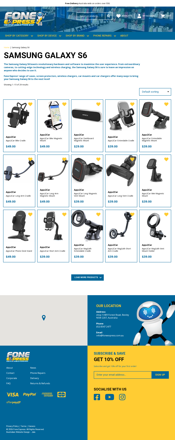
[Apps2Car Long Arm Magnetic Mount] (53, 170)
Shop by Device (47, 36)
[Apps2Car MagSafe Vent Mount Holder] (155, 226)
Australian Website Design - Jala (20, 432)
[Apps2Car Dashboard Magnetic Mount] (87, 115)
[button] (43, 317)
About (124, 36)
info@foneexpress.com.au (110, 335)
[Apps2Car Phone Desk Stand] (19, 226)
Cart (168, 15)
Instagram (122, 397)
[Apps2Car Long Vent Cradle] (121, 170)
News (33, 367)
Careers (31, 426)
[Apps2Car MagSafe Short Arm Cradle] (121, 226)
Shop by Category (17, 36)
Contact (10, 372)
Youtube (109, 397)
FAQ (8, 383)
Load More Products (87, 277)
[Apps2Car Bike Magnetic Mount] (53, 115)
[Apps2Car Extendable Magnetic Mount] (155, 115)
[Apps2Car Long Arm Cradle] (19, 170)
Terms (23, 426)
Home (6, 47)
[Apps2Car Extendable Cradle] (121, 115)
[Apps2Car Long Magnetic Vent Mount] (87, 170)
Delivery (34, 378)
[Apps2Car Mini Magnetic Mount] (155, 170)
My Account (149, 15)
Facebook (97, 397)
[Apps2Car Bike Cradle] (19, 115)
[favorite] (30, 104)
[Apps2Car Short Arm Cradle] (53, 226)
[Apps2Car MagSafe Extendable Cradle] (87, 226)
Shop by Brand (75, 36)
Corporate (11, 378)
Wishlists (127, 15)
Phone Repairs (102, 36)
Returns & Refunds (40, 383)
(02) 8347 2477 (103, 326)
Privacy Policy (12, 426)
